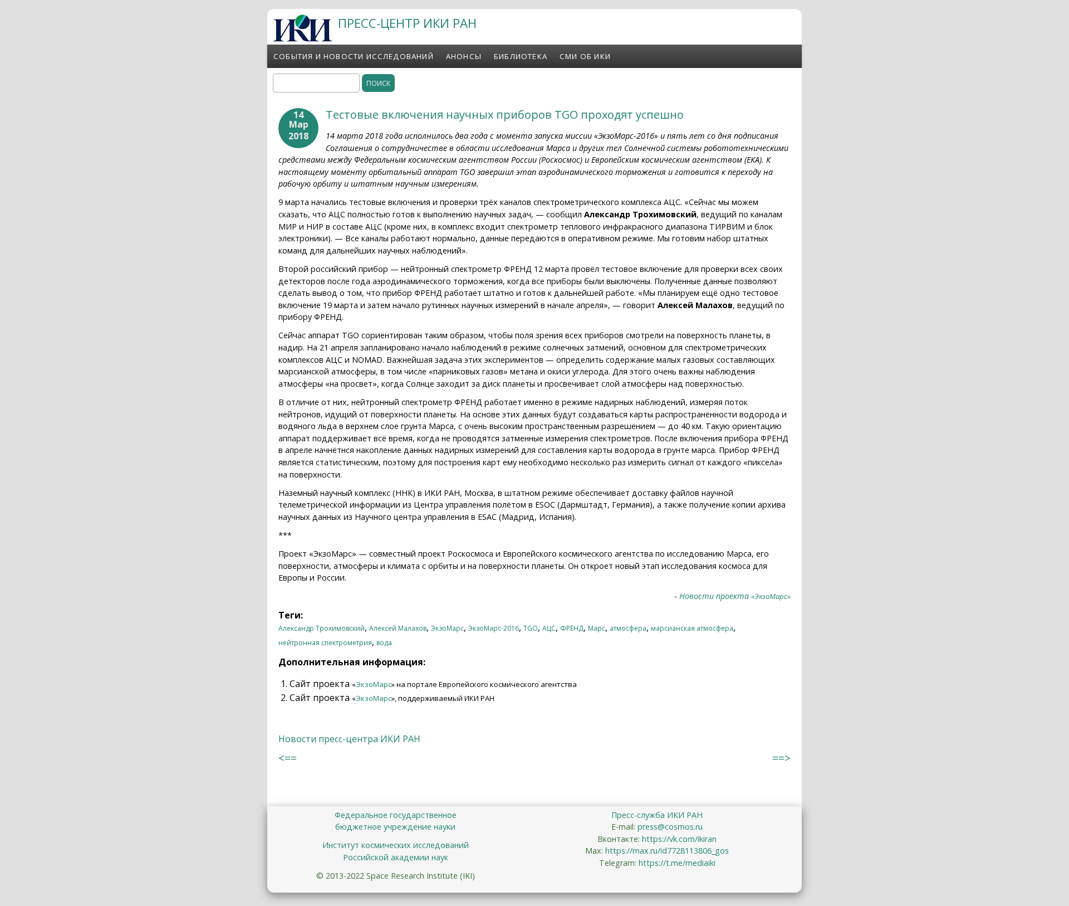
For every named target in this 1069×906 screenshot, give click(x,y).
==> (781, 758)
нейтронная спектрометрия (325, 642)
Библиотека (520, 56)
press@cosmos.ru (670, 826)
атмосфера (628, 628)
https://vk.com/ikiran (679, 839)
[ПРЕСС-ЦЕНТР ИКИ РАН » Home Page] (302, 38)
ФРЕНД (571, 628)
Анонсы (464, 56)
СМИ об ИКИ (585, 56)
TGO (530, 628)
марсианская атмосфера (692, 628)
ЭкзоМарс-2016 (493, 628)
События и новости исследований (353, 56)
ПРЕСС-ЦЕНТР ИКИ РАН (407, 23)
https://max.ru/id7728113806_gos (667, 850)
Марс (596, 628)
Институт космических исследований (395, 845)
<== (287, 758)
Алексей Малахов (397, 628)
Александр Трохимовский (321, 628)
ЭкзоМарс (447, 628)
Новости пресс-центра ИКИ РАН (349, 739)
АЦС (549, 628)
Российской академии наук (395, 857)
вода (384, 642)
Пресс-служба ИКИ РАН (657, 815)
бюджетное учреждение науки (395, 826)
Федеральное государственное (396, 815)
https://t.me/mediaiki (677, 863)
